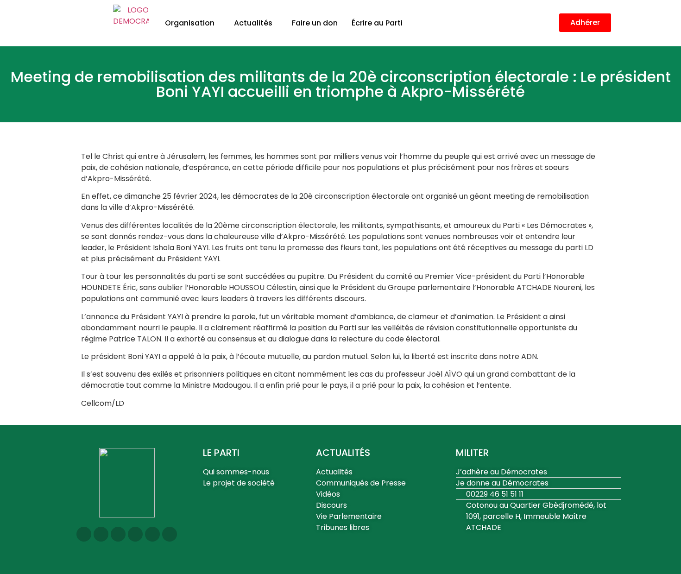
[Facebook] (118, 534)
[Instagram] (83, 534)
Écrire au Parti (377, 23)
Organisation (189, 23)
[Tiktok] (169, 534)
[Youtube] (135, 534)
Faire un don (315, 23)
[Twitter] (101, 534)
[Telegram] (152, 534)
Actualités (253, 23)
